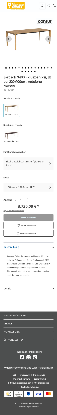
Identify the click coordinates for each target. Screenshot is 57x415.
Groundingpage (41, 383)
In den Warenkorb (28, 217)
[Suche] (42, 6)
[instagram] (28, 357)
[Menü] (2, 6)
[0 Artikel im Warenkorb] (54, 6)
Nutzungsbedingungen (20, 383)
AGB (14, 375)
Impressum (25, 375)
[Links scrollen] (9, 39)
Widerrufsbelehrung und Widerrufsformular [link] (28, 367)
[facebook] (22, 357)
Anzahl (7, 200)
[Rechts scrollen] (48, 39)
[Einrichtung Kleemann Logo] (16, 6)
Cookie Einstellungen (29, 387)
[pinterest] (35, 357)
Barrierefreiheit (40, 379)
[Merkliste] (48, 6)
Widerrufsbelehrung (21, 379)
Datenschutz (39, 375)
